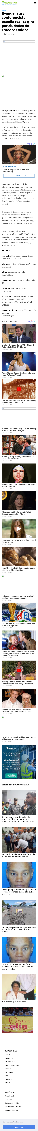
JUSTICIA (8, 1069)
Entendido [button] (19, 1127)
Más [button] (21, 1122)
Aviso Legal (9, 1096)
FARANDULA (10, 1062)
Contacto (8, 1100)
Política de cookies (12, 1103)
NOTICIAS (9, 1072)
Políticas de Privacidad (13, 1107)
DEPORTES (9, 1058)
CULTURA (9, 1055)
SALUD (7, 1083)
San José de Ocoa (11, 1110)
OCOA (4, 10)
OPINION (8, 1079)
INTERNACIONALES (12, 1065)
